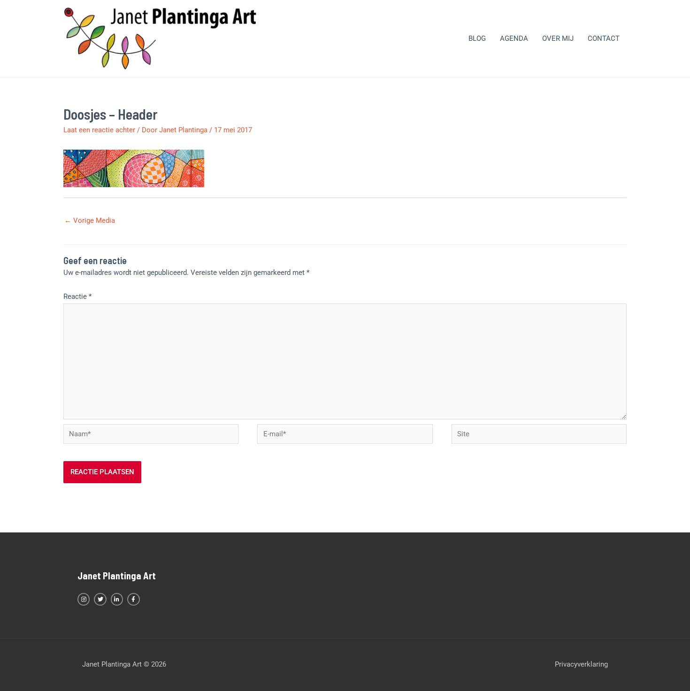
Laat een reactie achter (99, 130)
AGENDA (514, 38)
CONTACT (604, 38)
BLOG (477, 38)
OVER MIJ (558, 38)
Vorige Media (89, 220)
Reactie (77, 296)
